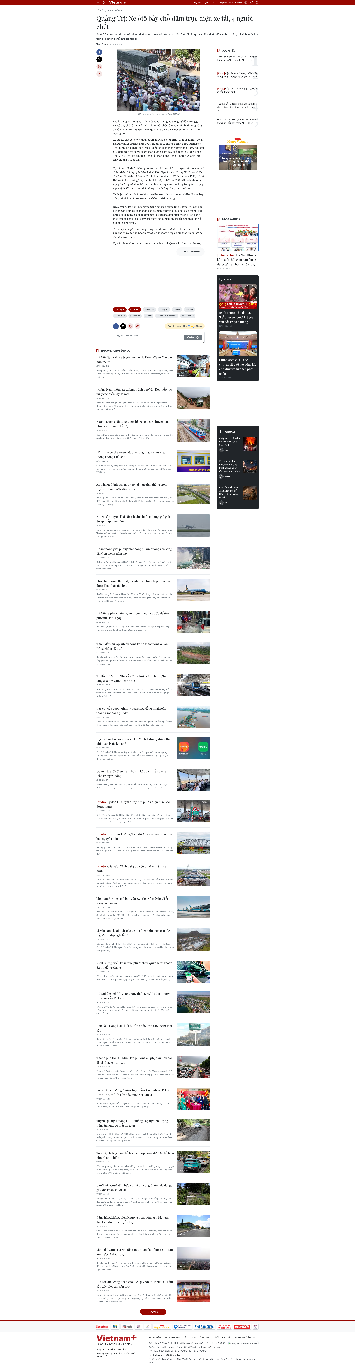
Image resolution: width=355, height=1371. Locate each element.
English (206, 2)
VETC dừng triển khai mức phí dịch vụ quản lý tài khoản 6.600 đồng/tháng (134, 965)
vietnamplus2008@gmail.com (168, 1355)
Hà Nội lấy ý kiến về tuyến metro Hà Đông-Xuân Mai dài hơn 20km (134, 359)
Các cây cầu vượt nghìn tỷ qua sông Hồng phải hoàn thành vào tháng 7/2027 (131, 710)
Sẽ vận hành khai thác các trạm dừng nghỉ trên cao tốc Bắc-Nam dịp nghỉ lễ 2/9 (133, 933)
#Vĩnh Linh (149, 309)
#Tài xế (177, 309)
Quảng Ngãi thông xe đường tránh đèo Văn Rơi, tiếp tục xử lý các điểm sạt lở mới (134, 391)
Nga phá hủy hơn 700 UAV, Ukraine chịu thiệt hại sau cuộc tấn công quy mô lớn (229, 466)
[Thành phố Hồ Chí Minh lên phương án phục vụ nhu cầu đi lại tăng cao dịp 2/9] (193, 1067)
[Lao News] (139, 1327)
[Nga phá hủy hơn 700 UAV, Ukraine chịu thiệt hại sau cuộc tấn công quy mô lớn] (250, 466)
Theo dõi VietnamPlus (177, 326)
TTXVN (216, 1336)
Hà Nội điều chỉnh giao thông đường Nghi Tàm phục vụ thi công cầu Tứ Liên (134, 995)
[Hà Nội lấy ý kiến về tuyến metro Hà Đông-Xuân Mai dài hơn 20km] (193, 366)
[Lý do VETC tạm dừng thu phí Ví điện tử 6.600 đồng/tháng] (193, 811)
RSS (185, 1336)
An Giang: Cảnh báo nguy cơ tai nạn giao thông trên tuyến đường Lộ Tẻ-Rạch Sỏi (131, 486)
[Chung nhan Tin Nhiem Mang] (243, 1343)
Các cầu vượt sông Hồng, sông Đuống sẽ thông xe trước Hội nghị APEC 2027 (237, 58)
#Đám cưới (120, 315)
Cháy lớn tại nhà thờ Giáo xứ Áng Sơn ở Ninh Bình (229, 441)
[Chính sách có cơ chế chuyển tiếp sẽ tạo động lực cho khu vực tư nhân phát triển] (238, 343)
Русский (238, 2)
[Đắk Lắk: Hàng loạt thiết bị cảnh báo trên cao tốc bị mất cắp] (193, 1034)
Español (223, 2)
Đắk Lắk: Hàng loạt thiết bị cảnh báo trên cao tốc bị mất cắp (134, 1028)
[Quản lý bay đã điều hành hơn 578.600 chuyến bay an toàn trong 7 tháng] (193, 780)
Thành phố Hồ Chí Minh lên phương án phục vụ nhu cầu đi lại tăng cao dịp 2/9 (134, 1060)
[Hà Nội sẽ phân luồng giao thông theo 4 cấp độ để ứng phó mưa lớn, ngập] (193, 622)
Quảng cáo (240, 1336)
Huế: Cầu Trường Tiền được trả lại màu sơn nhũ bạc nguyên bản (134, 836)
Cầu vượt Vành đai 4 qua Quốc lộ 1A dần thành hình (132, 868)
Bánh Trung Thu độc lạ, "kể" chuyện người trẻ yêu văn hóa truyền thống (236, 317)
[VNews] (255, 1327)
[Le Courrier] (224, 1327)
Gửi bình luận (193, 337)
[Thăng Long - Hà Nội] (245, 2)
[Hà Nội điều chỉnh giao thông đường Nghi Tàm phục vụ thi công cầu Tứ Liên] (193, 1002)
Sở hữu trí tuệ (155, 1336)
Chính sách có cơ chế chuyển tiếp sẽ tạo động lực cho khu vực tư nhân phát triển (237, 367)
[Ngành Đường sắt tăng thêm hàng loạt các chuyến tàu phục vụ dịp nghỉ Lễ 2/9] (193, 430)
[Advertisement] (158, 277)
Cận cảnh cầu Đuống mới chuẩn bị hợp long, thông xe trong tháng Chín (237, 75)
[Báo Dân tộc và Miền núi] (100, 1327)
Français (214, 2)
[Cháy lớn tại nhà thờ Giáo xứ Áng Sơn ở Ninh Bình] (250, 444)
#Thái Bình (135, 309)
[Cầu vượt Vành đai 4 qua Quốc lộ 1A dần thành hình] (193, 875)
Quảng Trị (189, 315)
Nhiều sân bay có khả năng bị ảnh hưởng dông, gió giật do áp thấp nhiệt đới (133, 519)
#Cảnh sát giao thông (167, 315)
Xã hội (100, 10)
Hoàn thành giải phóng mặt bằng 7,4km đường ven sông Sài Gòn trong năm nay (134, 551)
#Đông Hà (164, 309)
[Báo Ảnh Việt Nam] (242, 1327)
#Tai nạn (189, 309)
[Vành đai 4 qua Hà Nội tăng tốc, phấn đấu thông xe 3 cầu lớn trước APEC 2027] (193, 1258)
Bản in (99, 67)
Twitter (99, 59)
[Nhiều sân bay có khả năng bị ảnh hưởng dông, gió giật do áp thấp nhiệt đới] (193, 525)
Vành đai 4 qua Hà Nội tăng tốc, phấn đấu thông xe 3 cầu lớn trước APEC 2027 (134, 1251)
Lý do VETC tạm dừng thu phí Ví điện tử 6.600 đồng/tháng (133, 804)
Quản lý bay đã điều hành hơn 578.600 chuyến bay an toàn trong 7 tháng (132, 773)
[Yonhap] (182, 1327)
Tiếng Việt (197, 2)
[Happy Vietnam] (162, 1327)
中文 (231, 2)
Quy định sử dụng (172, 1336)
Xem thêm (153, 1311)
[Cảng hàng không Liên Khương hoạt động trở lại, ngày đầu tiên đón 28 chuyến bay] (193, 1226)
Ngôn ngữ (204, 1336)
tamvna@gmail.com (212, 1347)
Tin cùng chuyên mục (115, 350)
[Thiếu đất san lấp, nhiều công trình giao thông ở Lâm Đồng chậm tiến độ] (193, 653)
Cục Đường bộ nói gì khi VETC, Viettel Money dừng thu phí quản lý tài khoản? (133, 741)
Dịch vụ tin (226, 1336)
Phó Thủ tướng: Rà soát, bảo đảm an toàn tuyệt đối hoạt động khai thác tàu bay (134, 583)
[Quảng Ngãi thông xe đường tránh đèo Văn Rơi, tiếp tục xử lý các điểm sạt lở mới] (193, 398)
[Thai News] (148, 1327)
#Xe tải (148, 315)
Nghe (227, 450)
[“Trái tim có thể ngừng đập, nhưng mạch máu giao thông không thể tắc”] (193, 461)
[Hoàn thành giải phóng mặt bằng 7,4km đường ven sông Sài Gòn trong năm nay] (193, 558)
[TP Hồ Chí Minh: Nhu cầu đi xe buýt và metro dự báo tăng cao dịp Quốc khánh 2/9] (193, 685)
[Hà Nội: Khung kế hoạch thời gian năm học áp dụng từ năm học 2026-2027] (238, 237)
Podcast (229, 431)
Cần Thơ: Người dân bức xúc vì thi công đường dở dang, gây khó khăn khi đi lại (134, 1187)
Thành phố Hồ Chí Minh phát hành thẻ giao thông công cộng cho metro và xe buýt (237, 107)
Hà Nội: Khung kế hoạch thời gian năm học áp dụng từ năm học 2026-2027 (237, 259)
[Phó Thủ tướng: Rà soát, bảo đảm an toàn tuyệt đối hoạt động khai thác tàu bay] (193, 590)
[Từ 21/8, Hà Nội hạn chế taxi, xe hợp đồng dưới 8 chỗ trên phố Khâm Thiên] (193, 1162)
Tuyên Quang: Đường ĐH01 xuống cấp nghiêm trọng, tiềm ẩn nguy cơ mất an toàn (132, 1123)
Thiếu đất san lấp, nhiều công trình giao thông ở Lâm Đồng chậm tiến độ (132, 646)
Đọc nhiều (228, 50)
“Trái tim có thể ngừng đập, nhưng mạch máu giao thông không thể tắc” (130, 454)
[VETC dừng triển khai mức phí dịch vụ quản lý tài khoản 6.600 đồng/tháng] (193, 972)
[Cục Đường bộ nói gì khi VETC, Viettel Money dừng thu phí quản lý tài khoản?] (193, 748)
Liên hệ (251, 1336)
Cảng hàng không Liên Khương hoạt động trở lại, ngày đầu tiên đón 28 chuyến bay (132, 1219)
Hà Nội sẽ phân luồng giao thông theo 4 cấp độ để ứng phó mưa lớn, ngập (132, 615)
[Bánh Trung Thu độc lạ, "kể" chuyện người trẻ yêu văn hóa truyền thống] (238, 296)
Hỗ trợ (193, 1336)
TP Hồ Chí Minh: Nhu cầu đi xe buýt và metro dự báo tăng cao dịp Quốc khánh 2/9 (132, 678)
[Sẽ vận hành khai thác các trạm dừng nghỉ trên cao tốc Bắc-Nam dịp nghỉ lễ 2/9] (193, 939)
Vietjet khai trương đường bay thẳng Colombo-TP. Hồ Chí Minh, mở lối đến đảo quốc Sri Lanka (132, 1092)
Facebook (99, 52)
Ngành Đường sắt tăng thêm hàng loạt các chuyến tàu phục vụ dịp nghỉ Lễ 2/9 (132, 423)
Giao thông (114, 10)
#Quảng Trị (120, 309)
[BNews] (115, 1327)
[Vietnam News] (204, 1327)
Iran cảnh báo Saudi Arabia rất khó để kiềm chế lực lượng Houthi (229, 492)
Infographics (230, 219)
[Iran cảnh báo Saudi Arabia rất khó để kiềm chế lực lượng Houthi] (250, 493)
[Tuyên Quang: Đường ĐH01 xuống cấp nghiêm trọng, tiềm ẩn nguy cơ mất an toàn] (193, 1130)
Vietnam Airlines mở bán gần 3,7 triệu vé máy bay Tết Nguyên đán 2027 (132, 900)
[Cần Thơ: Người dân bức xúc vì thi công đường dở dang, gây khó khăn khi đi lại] (193, 1194)
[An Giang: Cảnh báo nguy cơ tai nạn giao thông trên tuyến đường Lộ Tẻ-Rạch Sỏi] (193, 493)
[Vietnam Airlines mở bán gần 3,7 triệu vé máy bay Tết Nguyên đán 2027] (193, 907)
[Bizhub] (127, 1327)
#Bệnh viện (135, 315)
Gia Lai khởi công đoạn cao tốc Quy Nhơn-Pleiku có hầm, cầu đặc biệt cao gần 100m (135, 1284)
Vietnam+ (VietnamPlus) (118, 2)
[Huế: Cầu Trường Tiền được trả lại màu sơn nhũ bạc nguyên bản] (193, 843)
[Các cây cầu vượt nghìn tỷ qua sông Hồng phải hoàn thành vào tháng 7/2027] (193, 717)
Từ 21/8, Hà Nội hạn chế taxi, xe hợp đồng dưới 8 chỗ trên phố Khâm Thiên (135, 1155)
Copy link (99, 74)
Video (227, 279)
